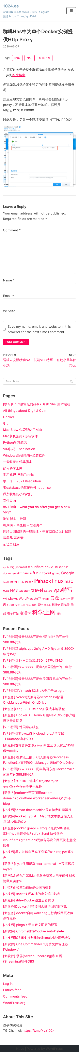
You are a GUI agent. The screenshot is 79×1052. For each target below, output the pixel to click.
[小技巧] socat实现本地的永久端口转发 (31, 894)
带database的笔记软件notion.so (27, 487)
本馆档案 (18, 75)
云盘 (55, 598)
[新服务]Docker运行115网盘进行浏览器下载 (35, 906)
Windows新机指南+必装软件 (24, 455)
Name (9, 280)
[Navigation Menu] (71, 10)
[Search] (71, 381)
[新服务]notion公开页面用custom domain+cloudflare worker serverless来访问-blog (37, 798)
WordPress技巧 (30, 598)
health (6, 582)
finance (26, 573)
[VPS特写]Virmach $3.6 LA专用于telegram (35, 691)
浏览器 (65, 604)
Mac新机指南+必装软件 (20, 436)
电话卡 (25, 613)
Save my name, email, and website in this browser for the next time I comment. (39, 329)
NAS (29, 58)
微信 (34, 605)
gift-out (45, 573)
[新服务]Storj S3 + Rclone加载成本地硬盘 (34, 709)
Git (5, 423)
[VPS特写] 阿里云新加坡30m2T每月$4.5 (33, 660)
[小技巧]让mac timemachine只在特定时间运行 (37, 810)
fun (35, 573)
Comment (12, 230)
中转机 (46, 599)
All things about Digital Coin (24, 410)
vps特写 (63, 590)
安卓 (23, 605)
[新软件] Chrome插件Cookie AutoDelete (33, 931)
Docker (8, 417)
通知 (59, 613)
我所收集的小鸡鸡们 (17, 494)
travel (37, 590)
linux (17, 58)
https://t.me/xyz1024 (39, 1030)
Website (9, 311)
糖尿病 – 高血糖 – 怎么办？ (23, 525)
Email (8, 296)
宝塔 (28, 605)
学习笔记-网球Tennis (18, 475)
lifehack (42, 581)
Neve (20, 1049)
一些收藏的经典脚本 (17, 462)
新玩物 (56, 604)
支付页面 (9, 500)
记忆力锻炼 (11, 544)
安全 (17, 605)
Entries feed (12, 990)
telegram (24, 590)
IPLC (21, 581)
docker (7, 573)
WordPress (54, 1049)
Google (67, 573)
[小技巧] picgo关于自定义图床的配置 (30, 925)
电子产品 (13, 613)
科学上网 (44, 58)
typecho (48, 591)
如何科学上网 (12, 468)
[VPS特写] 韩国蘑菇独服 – (22, 727)
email (16, 573)
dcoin (63, 567)
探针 (40, 604)
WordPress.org (14, 1003)
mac (69, 581)
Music (6, 591)
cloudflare (36, 567)
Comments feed (15, 996)
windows (10, 598)
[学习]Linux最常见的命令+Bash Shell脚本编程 (36, 404)
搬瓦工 (47, 605)
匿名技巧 (65, 598)
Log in (8, 984)
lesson (29, 581)
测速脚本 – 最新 (14, 519)
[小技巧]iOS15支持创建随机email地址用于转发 (37, 938)
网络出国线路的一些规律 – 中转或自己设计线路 (37, 531)
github (56, 573)
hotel (13, 581)
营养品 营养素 (13, 538)
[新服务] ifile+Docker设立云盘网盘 (28, 900)
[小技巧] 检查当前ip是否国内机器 (27, 887)
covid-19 (51, 567)
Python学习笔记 (15, 442)
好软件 (10, 604)
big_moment (18, 567)
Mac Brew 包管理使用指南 (22, 430)
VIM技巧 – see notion (19, 449)
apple (6, 567)
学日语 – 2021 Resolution (22, 481)
